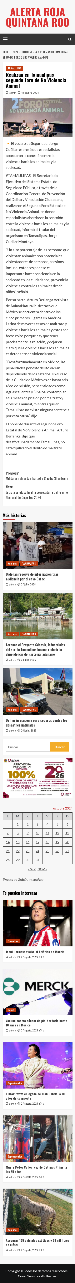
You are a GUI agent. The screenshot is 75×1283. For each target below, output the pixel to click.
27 (67, 851)
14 (8, 842)
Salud (11, 1010)
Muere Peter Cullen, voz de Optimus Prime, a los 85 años (36, 1169)
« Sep (32, 869)
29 (18, 860)
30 (27, 860)
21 (8, 851)
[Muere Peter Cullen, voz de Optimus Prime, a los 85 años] (37, 1138)
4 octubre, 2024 (30, 92)
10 (37, 833)
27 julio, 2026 (28, 584)
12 (57, 833)
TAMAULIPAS (14, 68)
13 (67, 833)
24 (37, 851)
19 (57, 842)
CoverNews (26, 1276)
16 (27, 842)
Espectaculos (15, 1083)
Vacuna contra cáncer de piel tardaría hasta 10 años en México (36, 1022)
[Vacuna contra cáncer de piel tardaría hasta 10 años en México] (37, 992)
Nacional (12, 563)
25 (47, 851)
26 (57, 851)
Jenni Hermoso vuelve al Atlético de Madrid (35, 951)
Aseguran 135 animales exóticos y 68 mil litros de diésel (37, 1242)
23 (27, 851)
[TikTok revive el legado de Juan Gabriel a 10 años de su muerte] (37, 1065)
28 (8, 860)
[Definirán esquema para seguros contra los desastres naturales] (37, 691)
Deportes (13, 941)
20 (67, 842)
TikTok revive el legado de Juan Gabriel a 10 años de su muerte (35, 1095)
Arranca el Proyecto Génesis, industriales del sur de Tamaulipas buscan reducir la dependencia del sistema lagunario (35, 649)
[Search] (69, 39)
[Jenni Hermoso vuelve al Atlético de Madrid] (37, 923)
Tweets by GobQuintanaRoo (23, 879)
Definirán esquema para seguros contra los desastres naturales (36, 722)
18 (47, 842)
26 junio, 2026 (28, 730)
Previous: (37, 476)
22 (18, 851)
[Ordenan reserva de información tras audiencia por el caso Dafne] (37, 545)
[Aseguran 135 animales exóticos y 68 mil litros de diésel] (37, 1212)
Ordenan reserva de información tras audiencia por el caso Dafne (32, 576)
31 (37, 860)
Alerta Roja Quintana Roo (37, 17)
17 (37, 842)
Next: (37, 492)
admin (12, 92)
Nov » (42, 869)
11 (47, 833)
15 (18, 842)
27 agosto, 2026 (29, 957)
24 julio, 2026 (28, 660)
